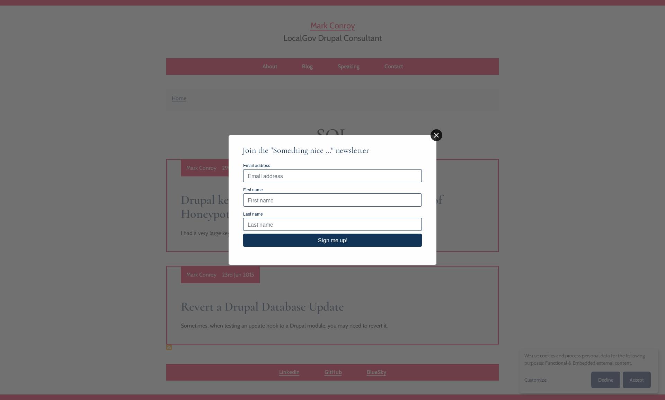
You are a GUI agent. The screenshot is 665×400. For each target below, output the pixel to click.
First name (253, 189)
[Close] (436, 135)
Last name (253, 214)
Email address (256, 165)
